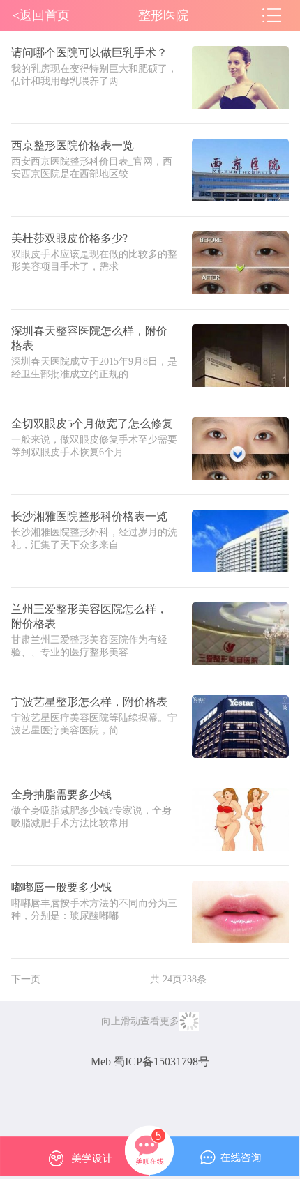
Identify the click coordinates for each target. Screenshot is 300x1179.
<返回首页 (41, 15)
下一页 (25, 979)
